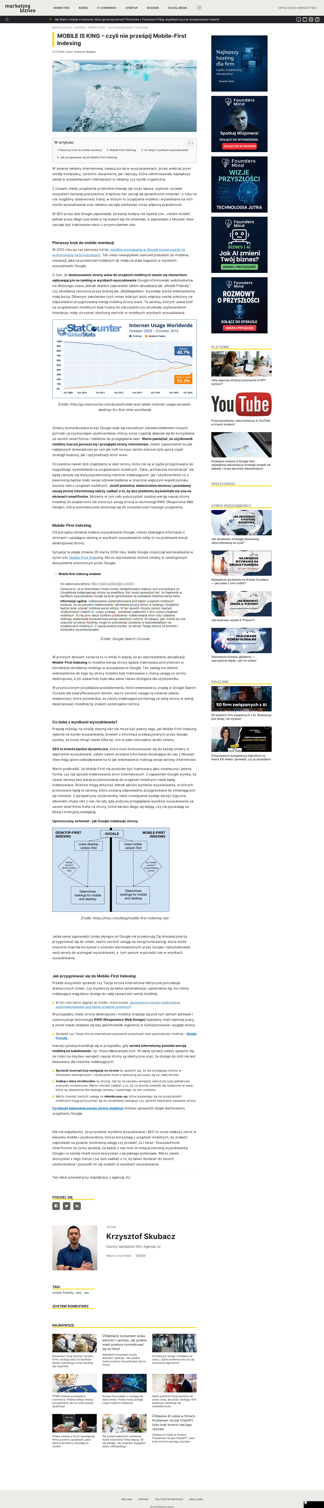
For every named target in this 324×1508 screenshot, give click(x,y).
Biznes (83, 7)
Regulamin (196, 1499)
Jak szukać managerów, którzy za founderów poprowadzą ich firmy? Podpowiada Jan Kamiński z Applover (124, 19)
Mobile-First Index (83, 557)
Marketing (62, 7)
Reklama (126, 1499)
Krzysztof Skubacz (85, 51)
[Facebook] (56, 1206)
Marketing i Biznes (62, 27)
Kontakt (143, 1499)
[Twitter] (66, 1206)
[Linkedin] (77, 1206)
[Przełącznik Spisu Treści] (188, 143)
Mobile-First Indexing (123, 150)
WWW (141, 1256)
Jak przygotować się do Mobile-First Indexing (88, 157)
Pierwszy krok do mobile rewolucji (80, 150)
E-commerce (106, 7)
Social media (177, 7)
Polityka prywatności (169, 1499)
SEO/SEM (153, 7)
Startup (132, 7)
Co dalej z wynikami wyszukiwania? (166, 150)
